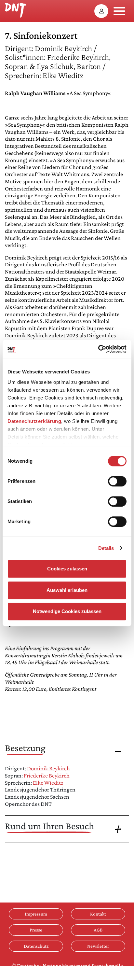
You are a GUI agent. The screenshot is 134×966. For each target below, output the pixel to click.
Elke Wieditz (48, 782)
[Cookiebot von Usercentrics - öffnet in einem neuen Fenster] (98, 349)
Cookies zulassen (67, 568)
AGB (98, 929)
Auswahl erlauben (67, 590)
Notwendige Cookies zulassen (67, 611)
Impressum (36, 914)
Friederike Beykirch (47, 775)
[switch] (117, 481)
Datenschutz (36, 946)
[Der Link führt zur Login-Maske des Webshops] (101, 11)
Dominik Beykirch (48, 768)
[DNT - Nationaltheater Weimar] (15, 9)
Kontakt (98, 914)
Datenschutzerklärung (34, 421)
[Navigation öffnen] (119, 11)
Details (106, 548)
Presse (36, 929)
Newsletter (98, 946)
